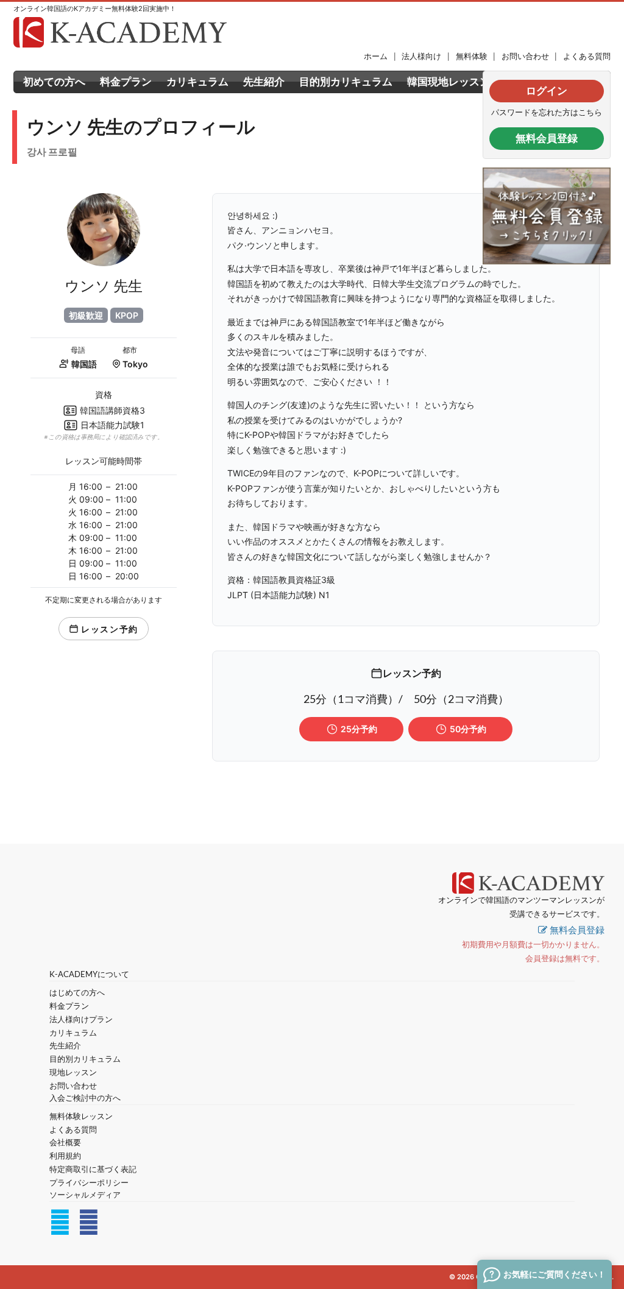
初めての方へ (54, 82)
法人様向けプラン (81, 1019)
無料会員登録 (547, 138)
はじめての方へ (77, 992)
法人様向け (421, 56)
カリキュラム (197, 82)
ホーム (376, 56)
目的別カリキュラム (345, 82)
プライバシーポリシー (89, 1182)
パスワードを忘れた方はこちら (546, 112)
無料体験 (472, 56)
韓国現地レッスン (448, 82)
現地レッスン (73, 1072)
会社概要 (65, 1142)
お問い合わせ (525, 56)
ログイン (546, 90)
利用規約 (65, 1155)
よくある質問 (587, 56)
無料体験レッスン (81, 1116)
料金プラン (126, 82)
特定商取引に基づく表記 (92, 1169)
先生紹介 (264, 82)
